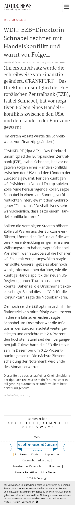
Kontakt (36, 454)
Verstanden (28, 502)
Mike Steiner (49, 472)
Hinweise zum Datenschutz (28, 466)
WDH (6, 20)
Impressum (52, 454)
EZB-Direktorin (18, 20)
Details (16, 502)
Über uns (54, 466)
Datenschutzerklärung (36, 460)
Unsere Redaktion (26, 472)
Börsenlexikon (37, 419)
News (23, 454)
